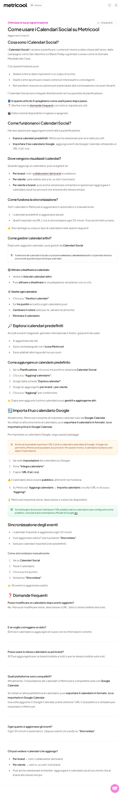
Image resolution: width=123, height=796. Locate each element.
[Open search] (109, 5)
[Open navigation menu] (116, 5)
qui (76, 512)
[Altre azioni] (116, 22)
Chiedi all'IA (107, 22)
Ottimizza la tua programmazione (28, 22)
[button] (115, 788)
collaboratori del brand (47, 173)
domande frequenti (41, 105)
